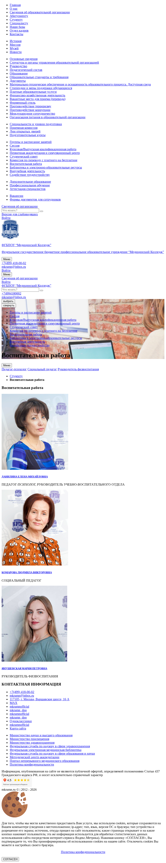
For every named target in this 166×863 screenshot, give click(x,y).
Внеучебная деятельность (27, 171)
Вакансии (16, 196)
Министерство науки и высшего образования (41, 735)
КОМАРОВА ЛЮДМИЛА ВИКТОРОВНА (27, 572)
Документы (18, 80)
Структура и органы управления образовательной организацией (54, 62)
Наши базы (17, 27)
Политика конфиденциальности (32, 764)
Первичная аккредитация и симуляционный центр (45, 153)
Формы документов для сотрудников (35, 199)
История (15, 41)
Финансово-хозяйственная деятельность (37, 95)
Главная (15, 5)
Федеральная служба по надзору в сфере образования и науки (52, 753)
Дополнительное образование (30, 181)
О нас (14, 8)
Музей (14, 48)
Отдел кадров (19, 30)
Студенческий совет (24, 156)
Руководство (18, 66)
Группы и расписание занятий (31, 142)
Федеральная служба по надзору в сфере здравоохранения (50, 746)
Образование (19, 73)
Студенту (16, 19)
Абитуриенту (19, 16)
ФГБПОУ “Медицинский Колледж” (26, 285)
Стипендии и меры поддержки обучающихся (41, 88)
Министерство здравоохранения (32, 742)
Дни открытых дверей (25, 131)
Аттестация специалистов (28, 189)
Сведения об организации (20, 206)
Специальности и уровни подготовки (36, 124)
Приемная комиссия (23, 127)
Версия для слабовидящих (20, 214)
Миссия (15, 44)
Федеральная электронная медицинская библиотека (45, 750)
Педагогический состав (26, 70)
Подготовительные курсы (28, 135)
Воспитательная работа (26, 164)
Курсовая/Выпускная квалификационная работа (43, 149)
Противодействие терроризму (30, 106)
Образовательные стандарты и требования (39, 77)
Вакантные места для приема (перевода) (37, 99)
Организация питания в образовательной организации (47, 117)
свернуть (8, 305)
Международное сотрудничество (32, 113)
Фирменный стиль (22, 102)
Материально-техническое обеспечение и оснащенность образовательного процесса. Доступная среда (80, 84)
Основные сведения (23, 59)
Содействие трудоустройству (30, 174)
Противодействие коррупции (30, 110)
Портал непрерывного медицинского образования (44, 761)
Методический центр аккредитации (34, 757)
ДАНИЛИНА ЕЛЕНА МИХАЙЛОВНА (25, 476)
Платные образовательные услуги (33, 91)
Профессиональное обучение (30, 185)
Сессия (14, 145)
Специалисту (19, 23)
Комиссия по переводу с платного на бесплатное (43, 160)
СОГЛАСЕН (10, 859)
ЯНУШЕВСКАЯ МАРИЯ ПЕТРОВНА (24, 668)
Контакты (16, 34)
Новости (16, 52)
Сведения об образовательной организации (40, 12)
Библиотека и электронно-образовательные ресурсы (46, 167)
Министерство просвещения (29, 739)
